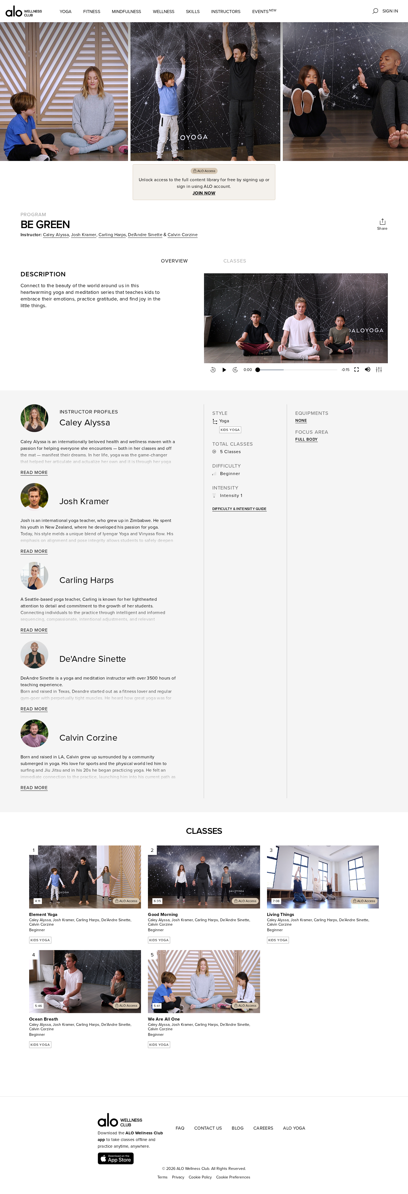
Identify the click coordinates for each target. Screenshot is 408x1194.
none (301, 420)
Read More (34, 472)
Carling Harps (112, 235)
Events (264, 11)
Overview (174, 261)
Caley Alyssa (56, 235)
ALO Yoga (294, 1128)
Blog (237, 1128)
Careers (263, 1128)
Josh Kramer (83, 235)
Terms (162, 1177)
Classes (234, 261)
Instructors (226, 11)
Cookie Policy (200, 1177)
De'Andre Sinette (145, 235)
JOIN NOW (204, 193)
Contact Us (208, 1128)
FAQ (180, 1128)
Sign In (390, 11)
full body (306, 439)
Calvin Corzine (183, 235)
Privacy (178, 1177)
